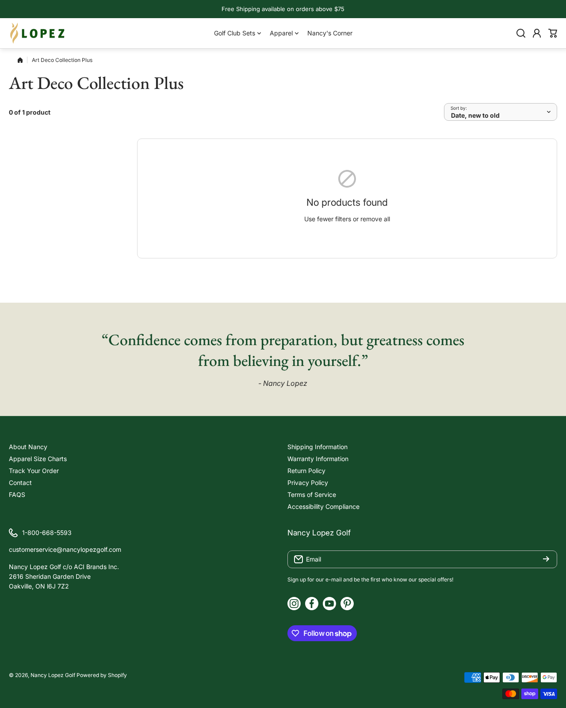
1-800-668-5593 (47, 532)
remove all (375, 219)
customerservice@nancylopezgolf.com (65, 549)
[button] (552, 33)
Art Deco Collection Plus (62, 60)
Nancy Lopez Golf (53, 675)
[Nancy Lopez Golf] (37, 33)
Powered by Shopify (101, 675)
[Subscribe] (546, 559)
